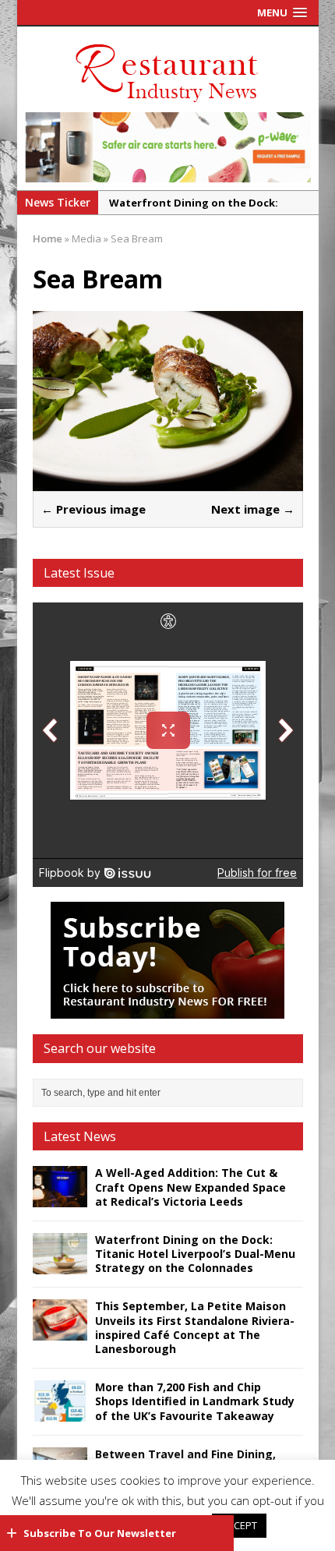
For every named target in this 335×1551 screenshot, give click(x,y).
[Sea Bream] (168, 482)
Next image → (252, 509)
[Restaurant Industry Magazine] (167, 103)
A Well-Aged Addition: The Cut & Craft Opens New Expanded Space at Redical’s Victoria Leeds (190, 1186)
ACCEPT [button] (239, 1525)
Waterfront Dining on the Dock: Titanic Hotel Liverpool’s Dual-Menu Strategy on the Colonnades (195, 1253)
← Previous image (93, 509)
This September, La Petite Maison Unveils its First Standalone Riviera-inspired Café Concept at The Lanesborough (194, 1327)
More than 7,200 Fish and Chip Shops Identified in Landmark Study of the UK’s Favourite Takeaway (194, 1401)
